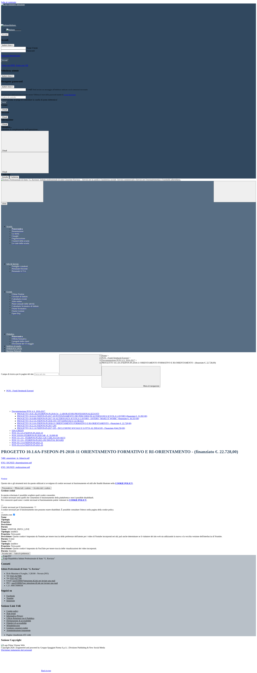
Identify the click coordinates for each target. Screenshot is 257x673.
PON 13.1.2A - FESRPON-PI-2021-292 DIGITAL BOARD (38, 440)
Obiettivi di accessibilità (16, 623)
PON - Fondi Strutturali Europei (115, 358)
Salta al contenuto (8, 2)
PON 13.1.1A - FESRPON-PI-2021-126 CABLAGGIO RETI (38, 438)
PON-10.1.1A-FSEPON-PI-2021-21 (27, 442)
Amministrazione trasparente (18, 630)
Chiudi (4, 110)
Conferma (14, 177)
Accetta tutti (41, 488)
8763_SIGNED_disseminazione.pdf (16, 463)
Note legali (11, 613)
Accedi (4, 35)
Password (30, 51)
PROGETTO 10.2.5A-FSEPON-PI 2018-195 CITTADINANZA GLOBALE (50, 421)
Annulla (5, 177)
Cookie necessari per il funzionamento (17, 507)
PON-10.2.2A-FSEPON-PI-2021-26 (27, 445)
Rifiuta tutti (23, 488)
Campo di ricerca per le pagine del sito (17, 374)
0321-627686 (16, 576)
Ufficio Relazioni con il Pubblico (20, 618)
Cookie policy (12, 611)
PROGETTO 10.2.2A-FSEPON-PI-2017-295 (36, 426)
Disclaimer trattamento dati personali (16, 650)
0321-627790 (16, 578)
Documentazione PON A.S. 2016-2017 (118, 360)
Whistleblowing (13, 625)
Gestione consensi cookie (17, 628)
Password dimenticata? (10, 55)
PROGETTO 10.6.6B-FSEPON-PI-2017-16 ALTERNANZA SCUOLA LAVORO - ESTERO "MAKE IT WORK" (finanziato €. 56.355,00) (78, 418)
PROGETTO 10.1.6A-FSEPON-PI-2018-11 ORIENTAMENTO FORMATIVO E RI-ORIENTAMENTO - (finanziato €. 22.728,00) (74, 423)
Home (104, 355)
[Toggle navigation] (22, 191)
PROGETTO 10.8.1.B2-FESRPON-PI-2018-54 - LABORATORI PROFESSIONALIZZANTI (58, 414)
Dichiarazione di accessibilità (18, 621)
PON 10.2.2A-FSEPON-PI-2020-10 (27, 433)
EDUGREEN (18, 430)
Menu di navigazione (151, 386)
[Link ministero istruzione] (13, 4)
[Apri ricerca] (235, 191)
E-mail (29, 89)
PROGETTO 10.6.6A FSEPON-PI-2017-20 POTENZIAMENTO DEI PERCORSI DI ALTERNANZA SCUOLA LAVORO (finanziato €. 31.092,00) (82, 416)
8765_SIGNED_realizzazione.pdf (15, 467)
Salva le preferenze (21, 554)
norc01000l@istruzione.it (33, 581)
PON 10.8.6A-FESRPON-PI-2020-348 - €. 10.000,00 (35, 435)
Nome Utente (32, 48)
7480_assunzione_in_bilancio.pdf (15, 458)
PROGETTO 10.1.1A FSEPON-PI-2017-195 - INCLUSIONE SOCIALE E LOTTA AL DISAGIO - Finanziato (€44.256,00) (71, 428)
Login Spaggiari (70, 95)
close (4, 204)
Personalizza (7, 488)
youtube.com (7, 515)
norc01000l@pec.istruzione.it (35, 583)
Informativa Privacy (14, 616)
